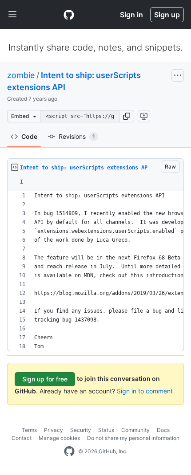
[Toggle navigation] (12, 14)
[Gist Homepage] (69, 14)
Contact (22, 438)
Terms (29, 430)
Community (135, 430)
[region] (95, 271)
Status (106, 430)
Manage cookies (59, 438)
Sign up (167, 14)
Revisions (77, 136)
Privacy (53, 430)
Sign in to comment (145, 391)
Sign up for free (45, 379)
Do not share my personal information (133, 438)
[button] (126, 116)
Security (80, 430)
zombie (21, 75)
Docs (163, 430)
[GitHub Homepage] (69, 451)
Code (29, 136)
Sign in (131, 14)
